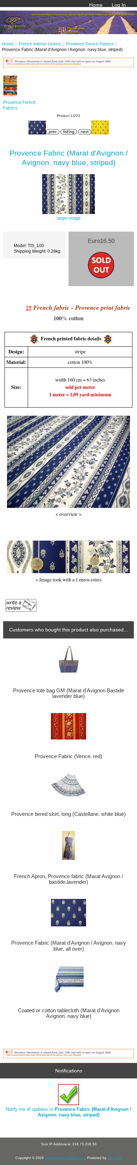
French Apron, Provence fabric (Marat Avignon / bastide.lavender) (68, 879)
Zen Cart (114, 1158)
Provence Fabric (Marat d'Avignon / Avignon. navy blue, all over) (68, 945)
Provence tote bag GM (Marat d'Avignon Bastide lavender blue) (68, 693)
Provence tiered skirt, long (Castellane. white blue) (68, 814)
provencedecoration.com (65, 1158)
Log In (119, 5)
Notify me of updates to (68, 1112)
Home (96, 5)
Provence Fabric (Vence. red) (68, 756)
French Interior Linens (40, 44)
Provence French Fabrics (90, 44)
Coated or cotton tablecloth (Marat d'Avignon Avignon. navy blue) (68, 1013)
